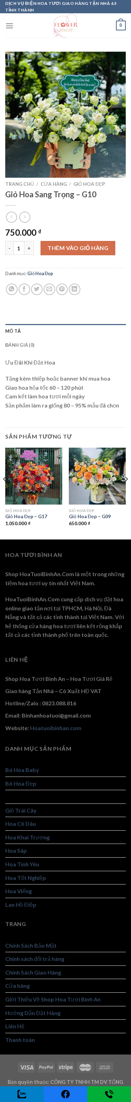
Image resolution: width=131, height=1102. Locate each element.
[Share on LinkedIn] (74, 289)
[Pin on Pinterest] (62, 289)
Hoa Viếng (18, 891)
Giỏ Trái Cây (21, 810)
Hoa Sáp (16, 850)
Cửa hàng (54, 184)
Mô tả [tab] (13, 331)
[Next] (126, 492)
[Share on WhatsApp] (11, 289)
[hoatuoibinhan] (66, 25)
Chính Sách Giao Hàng (33, 972)
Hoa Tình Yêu (22, 864)
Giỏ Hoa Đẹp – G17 (26, 516)
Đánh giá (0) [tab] (19, 345)
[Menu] (9, 25)
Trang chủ (19, 184)
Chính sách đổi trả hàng (34, 958)
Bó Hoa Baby (22, 769)
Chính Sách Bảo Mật (31, 945)
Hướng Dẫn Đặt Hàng (32, 1012)
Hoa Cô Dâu (20, 823)
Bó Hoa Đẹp (20, 783)
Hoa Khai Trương (27, 837)
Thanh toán (20, 1039)
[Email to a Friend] (49, 289)
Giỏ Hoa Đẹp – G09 (90, 516)
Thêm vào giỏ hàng (78, 247)
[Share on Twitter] (37, 289)
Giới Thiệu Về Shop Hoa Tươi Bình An (53, 999)
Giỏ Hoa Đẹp (89, 184)
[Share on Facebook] (24, 289)
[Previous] (4, 492)
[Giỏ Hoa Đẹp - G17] (33, 476)
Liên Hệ (14, 1026)
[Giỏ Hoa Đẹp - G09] (97, 476)
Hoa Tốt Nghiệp (25, 877)
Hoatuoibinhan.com (55, 728)
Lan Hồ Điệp (20, 904)
